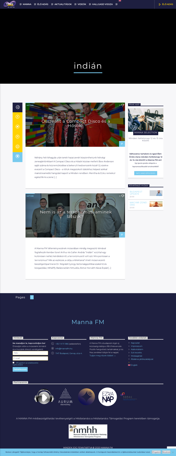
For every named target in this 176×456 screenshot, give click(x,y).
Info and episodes (145, 173)
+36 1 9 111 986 (62, 344)
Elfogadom (156, 452)
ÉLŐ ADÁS (167, 4)
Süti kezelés (136, 352)
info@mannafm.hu (64, 348)
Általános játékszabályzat (142, 359)
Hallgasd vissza (102, 4)
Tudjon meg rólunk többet (102, 355)
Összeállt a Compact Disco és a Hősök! (75, 123)
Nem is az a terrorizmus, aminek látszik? (76, 214)
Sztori (30, 105)
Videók (82, 4)
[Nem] (172, 452)
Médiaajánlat (136, 356)
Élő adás (42, 4)
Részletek (166, 452)
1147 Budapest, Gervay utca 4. (69, 353)
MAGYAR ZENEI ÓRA (138, 203)
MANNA (27, 4)
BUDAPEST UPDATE (136, 193)
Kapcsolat (135, 343)
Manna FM (88, 321)
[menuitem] (120, 1)
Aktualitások (63, 4)
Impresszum (136, 346)
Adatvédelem (137, 349)
